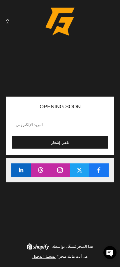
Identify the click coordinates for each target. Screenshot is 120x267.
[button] (110, 252)
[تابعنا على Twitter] (79, 170)
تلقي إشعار (60, 142)
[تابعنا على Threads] (40, 170)
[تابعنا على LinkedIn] (21, 170)
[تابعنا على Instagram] (60, 170)
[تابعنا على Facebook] (98, 170)
